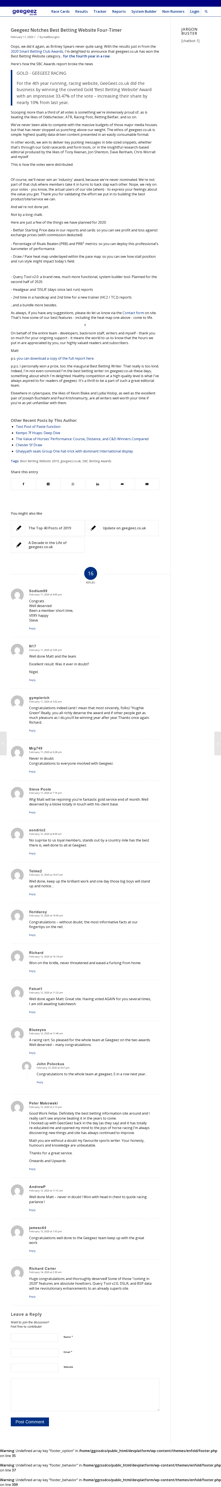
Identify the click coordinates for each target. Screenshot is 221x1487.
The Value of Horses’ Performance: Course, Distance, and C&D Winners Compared (82, 439)
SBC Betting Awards (96, 461)
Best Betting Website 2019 (39, 461)
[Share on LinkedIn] (97, 484)
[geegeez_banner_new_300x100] (25, 11)
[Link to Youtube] (147, 484)
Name (68, 1337)
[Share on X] (48, 484)
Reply (32, 628)
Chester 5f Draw (29, 445)
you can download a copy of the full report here (55, 358)
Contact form (133, 312)
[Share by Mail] (122, 484)
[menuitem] (61, 11)
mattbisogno (51, 37)
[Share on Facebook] (23, 484)
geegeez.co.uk (70, 461)
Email (68, 1352)
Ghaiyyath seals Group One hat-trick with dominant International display (74, 451)
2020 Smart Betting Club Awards (37, 51)
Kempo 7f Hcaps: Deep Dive (38, 432)
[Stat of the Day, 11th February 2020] (3, 743)
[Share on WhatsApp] (73, 484)
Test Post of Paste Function (38, 426)
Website (68, 1366)
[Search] (206, 11)
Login (194, 11)
